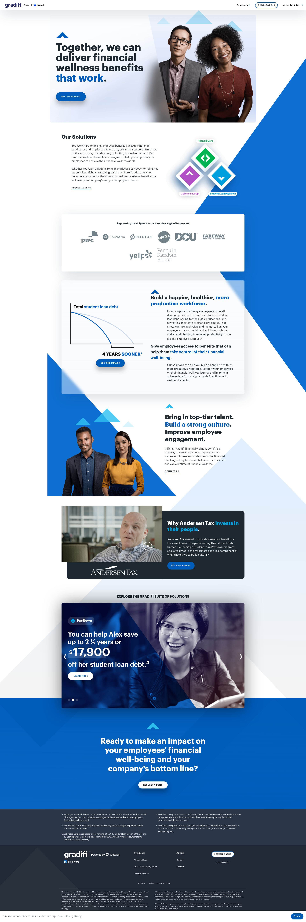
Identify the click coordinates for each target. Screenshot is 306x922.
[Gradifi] (33, 5)
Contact (180, 866)
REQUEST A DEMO (266, 5)
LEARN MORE (81, 676)
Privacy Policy (73, 916)
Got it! (297, 916)
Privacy (141, 883)
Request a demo (153, 785)
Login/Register (223, 862)
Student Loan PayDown (145, 866)
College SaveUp (141, 873)
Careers (179, 860)
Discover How (70, 96)
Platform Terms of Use (159, 883)
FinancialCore (140, 860)
